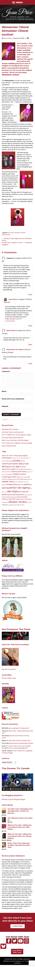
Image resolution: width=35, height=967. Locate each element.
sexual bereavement (16, 495)
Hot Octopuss (20, 469)
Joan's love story (19, 471)
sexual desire (28, 494)
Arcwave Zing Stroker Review (12, 437)
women (5, 505)
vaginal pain (5, 502)
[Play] (4, 789)
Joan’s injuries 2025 (9, 446)
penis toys (28, 479)
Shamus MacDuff (8, 499)
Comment (6, 371)
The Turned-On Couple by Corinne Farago (17, 443)
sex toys (11, 232)
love (6, 474)
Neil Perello (11, 330)
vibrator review (19, 232)
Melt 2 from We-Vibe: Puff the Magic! (15, 440)
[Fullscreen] (31, 789)
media (16, 474)
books (16, 460)
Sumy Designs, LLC (17, 961)
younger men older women (16, 505)
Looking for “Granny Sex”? (20, 728)
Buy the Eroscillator (9, 669)
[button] (17, 782)
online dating (20, 479)
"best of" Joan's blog (10, 455)
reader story (8, 481)
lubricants (9, 474)
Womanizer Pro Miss (15, 349)
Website (5, 406)
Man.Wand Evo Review (10, 429)
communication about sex (15, 464)
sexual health (22, 497)
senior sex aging (19, 487)
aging (20, 455)
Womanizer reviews (10, 75)
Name (4, 391)
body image (9, 461)
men (14, 477)
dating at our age (10, 466)
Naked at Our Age (21, 477)
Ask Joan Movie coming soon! (13, 432)
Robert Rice (12, 484)
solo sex (28, 499)
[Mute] (28, 789)
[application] (17, 782)
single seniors (20, 499)
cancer (23, 461)
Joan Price (13, 299)
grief (13, 469)
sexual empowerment (9, 497)
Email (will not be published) (13, 399)
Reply (30, 294)
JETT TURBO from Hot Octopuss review (16, 435)
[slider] (16, 789)
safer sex (21, 484)
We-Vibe (29, 502)
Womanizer (6, 234)
